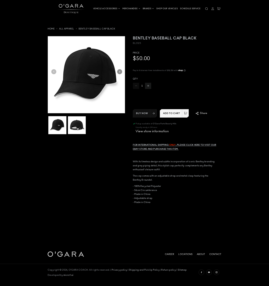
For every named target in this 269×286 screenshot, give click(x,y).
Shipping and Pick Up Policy (144, 270)
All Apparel (66, 29)
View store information (152, 131)
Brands (147, 9)
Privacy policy (120, 270)
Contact (215, 254)
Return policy (168, 270)
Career (169, 254)
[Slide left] (53, 71)
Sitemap (182, 270)
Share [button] (203, 113)
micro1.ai (68, 275)
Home (51, 29)
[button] (106, 8)
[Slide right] (119, 71)
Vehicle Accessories (105, 9)
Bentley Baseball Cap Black (97, 29)
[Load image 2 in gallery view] (77, 125)
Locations (185, 254)
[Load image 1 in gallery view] (57, 125)
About (201, 254)
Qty (135, 79)
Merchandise (130, 9)
